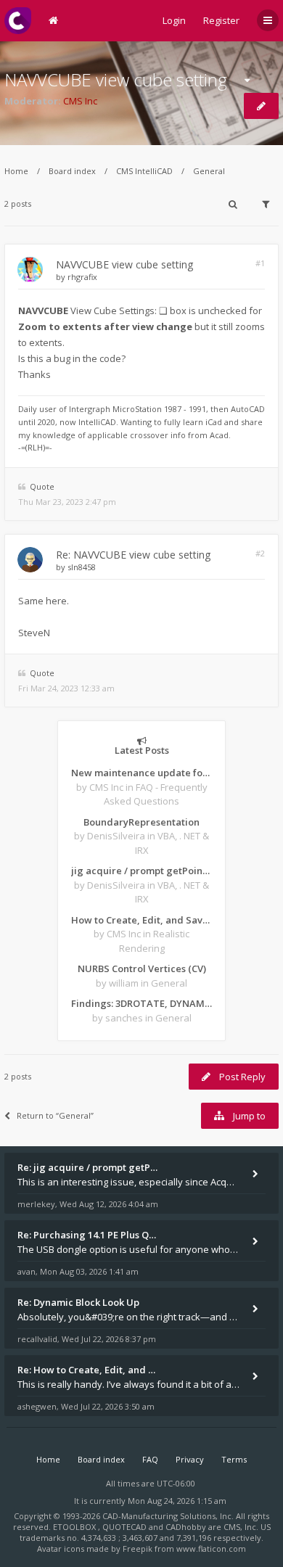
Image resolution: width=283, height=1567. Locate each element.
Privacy (190, 1459)
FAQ (150, 1459)
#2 (260, 553)
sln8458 (81, 567)
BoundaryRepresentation (141, 821)
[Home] (17, 20)
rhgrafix (82, 276)
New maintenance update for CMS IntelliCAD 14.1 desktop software (141, 772)
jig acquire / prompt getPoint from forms (141, 870)
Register (221, 20)
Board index (72, 170)
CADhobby (185, 1526)
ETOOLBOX (75, 1526)
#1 (260, 263)
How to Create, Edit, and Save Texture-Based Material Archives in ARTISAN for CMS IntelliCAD (141, 919)
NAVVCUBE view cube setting (115, 79)
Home (16, 170)
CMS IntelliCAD (144, 170)
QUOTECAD (125, 1526)
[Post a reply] (261, 106)
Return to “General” (55, 1115)
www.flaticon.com (211, 1548)
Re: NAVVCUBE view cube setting (133, 555)
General (209, 170)
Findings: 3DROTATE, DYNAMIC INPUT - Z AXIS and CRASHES (141, 1003)
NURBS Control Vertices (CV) (142, 968)
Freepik (137, 1548)
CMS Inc (80, 100)
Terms (234, 1459)
